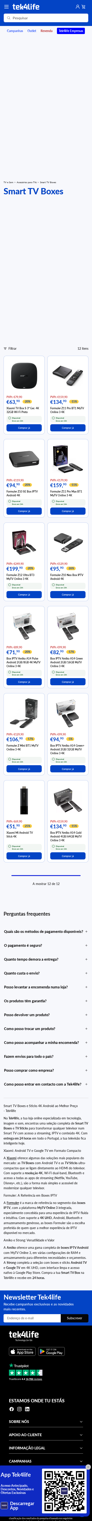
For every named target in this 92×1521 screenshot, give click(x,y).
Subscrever (74, 1318)
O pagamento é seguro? (23, 945)
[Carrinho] (83, 7)
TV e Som (8, 182)
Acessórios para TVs (27, 182)
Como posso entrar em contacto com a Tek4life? (42, 1084)
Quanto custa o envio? (22, 973)
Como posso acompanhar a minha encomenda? (41, 1042)
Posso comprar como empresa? (29, 1070)
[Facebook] (11, 1409)
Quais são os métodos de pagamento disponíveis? (43, 931)
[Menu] (6, 7)
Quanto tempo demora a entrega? (31, 959)
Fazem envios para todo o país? (28, 1056)
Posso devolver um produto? (27, 1015)
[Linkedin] (27, 1409)
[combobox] (39, 18)
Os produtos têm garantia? (25, 1001)
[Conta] (78, 7)
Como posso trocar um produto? (29, 1028)
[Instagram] (19, 1409)
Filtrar (12, 348)
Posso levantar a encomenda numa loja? (36, 987)
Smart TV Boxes (48, 182)
